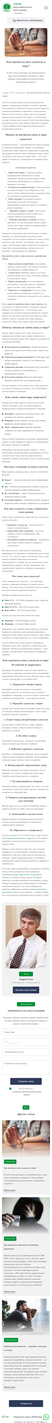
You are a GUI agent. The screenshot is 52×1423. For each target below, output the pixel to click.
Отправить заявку (26, 1081)
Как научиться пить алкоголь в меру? (20, 1168)
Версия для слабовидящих (28, 20)
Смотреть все (26, 1404)
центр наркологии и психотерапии (22, 7)
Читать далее (9, 1190)
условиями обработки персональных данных (26, 1093)
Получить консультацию (26, 990)
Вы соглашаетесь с (26, 1091)
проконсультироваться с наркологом (22, 838)
